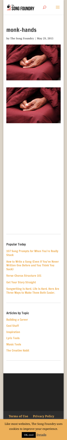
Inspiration (13, 332)
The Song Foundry (22, 38)
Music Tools (13, 344)
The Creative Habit (17, 350)
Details (41, 434)
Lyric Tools (13, 338)
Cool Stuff (12, 326)
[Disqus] (33, 179)
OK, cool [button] (29, 434)
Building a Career (17, 320)
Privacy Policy (43, 416)
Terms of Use (18, 416)
